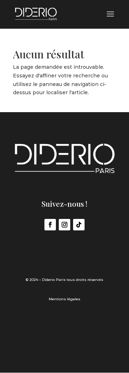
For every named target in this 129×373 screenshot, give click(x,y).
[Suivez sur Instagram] (64, 224)
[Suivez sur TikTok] (79, 224)
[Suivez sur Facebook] (50, 224)
